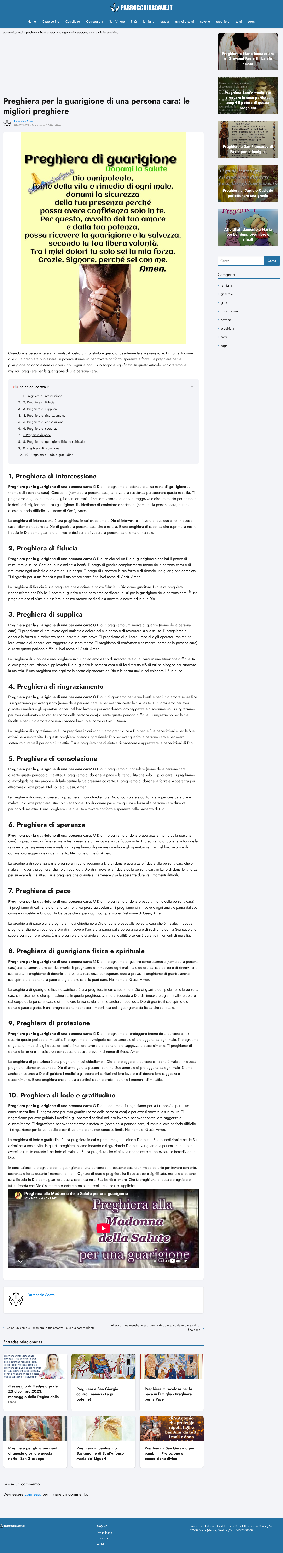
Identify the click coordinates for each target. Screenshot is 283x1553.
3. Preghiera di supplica (40, 408)
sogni (251, 21)
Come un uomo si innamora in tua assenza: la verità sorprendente (51, 1328)
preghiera (222, 21)
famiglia (148, 21)
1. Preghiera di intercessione (42, 395)
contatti (101, 1543)
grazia (164, 21)
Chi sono (102, 1538)
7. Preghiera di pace (37, 435)
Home (32, 21)
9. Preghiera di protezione (41, 448)
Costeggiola (94, 21)
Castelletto (72, 21)
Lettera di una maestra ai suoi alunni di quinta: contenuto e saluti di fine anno (155, 1327)
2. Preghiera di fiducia (39, 402)
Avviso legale (104, 1533)
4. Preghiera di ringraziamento (44, 415)
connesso (33, 1494)
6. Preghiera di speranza (40, 428)
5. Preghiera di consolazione (43, 422)
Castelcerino (50, 21)
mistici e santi (184, 21)
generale (227, 293)
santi (239, 21)
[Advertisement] (103, 65)
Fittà (134, 21)
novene (205, 21)
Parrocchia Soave (23, 121)
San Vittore (117, 21)
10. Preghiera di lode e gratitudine (49, 454)
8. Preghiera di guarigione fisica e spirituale (54, 441)
